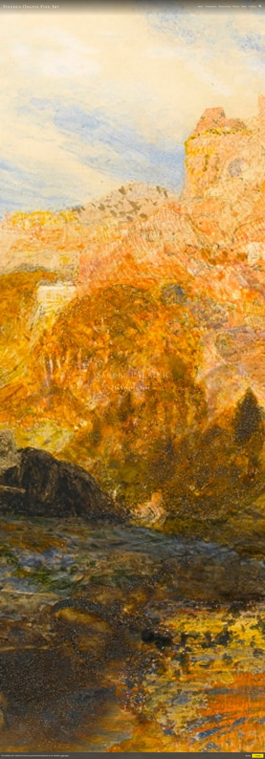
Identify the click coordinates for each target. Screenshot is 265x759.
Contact (253, 6)
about (200, 6)
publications (225, 6)
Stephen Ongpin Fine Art (31, 6)
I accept (258, 756)
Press (244, 6)
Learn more (64, 756)
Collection (211, 6)
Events (236, 6)
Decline (248, 756)
